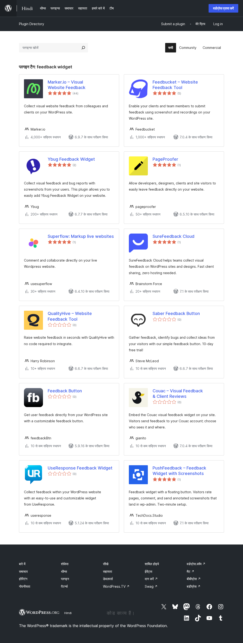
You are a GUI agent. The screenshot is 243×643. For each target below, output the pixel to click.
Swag (151, 586)
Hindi (68, 613)
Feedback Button (65, 390)
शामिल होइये (152, 564)
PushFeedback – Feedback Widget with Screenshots (179, 470)
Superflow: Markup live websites (81, 236)
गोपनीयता (24, 586)
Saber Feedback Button (176, 313)
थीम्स (64, 571)
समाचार (23, 571)
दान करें (151, 579)
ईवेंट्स (148, 571)
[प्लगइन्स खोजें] (83, 47)
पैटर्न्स (64, 586)
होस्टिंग (23, 579)
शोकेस (64, 564)
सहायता (107, 571)
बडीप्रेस (194, 586)
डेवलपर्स (108, 579)
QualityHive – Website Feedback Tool (70, 316)
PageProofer (165, 159)
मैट (190, 571)
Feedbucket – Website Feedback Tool (175, 85)
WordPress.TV (116, 586)
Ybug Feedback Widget (71, 159)
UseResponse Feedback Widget (80, 467)
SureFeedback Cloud (173, 236)
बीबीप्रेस (194, 579)
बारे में (22, 564)
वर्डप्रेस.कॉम (196, 564)
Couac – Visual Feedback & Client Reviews (178, 393)
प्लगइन (65, 579)
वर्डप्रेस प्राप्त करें (223, 8)
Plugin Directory (31, 24)
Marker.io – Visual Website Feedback (66, 85)
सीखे (105, 564)
